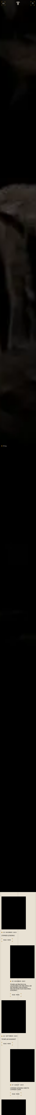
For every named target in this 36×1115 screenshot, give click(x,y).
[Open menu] (3, 3)
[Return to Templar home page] (18, 3)
